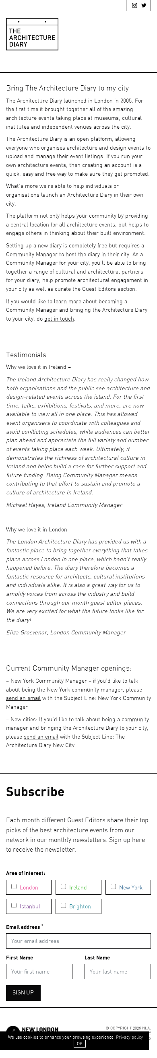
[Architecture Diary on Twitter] (142, 7)
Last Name (97, 958)
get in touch (59, 319)
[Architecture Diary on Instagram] (132, 7)
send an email (23, 698)
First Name (19, 958)
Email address (24, 927)
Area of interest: (25, 873)
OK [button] (80, 1044)
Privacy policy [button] (129, 1037)
